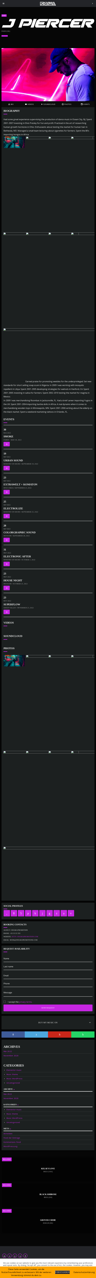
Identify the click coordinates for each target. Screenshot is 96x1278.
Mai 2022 (8, 1051)
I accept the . (20, 1002)
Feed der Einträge (12, 1138)
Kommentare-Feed (12, 1142)
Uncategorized (13, 1083)
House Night (13, 580)
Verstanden (62, 1272)
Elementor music (14, 1070)
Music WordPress (14, 1078)
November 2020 (11, 1055)
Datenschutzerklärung (84, 1272)
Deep (4, 15)
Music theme (12, 1074)
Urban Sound (13, 460)
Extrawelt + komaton (20, 484)
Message (8, 992)
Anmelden (8, 1133)
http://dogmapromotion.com (25, 937)
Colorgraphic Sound (20, 532)
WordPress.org (11, 1146)
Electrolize (13, 508)
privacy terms (25, 1002)
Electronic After (17, 556)
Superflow (12, 604)
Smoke (8, 436)
